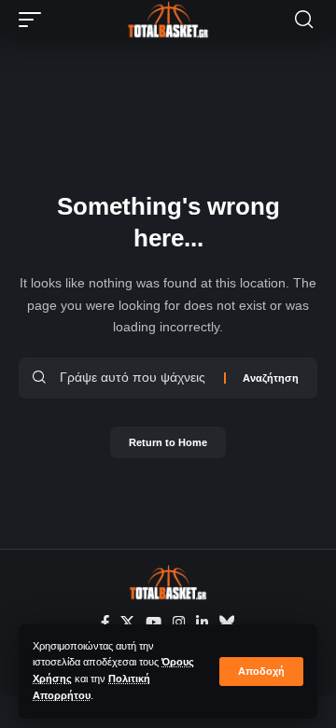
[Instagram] (178, 622)
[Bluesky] (227, 622)
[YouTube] (153, 622)
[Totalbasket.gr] (168, 19)
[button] (261, 671)
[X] (127, 622)
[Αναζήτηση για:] (135, 378)
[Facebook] (105, 622)
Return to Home (168, 442)
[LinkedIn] (202, 622)
